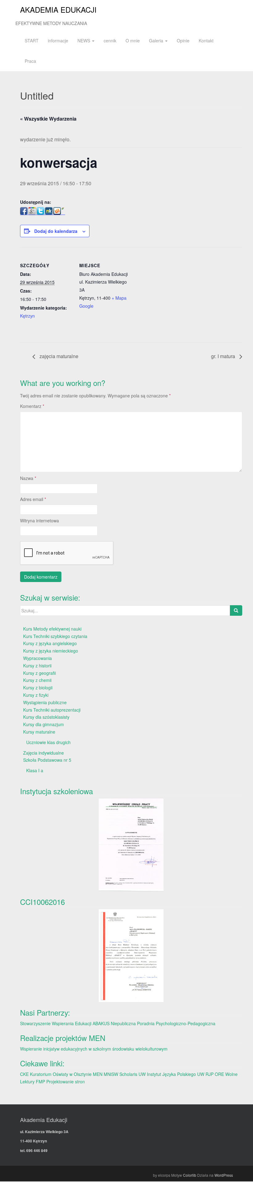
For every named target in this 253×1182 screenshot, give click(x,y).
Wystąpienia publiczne (45, 702)
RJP (209, 1074)
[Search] (236, 610)
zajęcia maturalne (58, 356)
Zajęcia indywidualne (43, 753)
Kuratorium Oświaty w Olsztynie (61, 1074)
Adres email (33, 499)
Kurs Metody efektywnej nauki (52, 629)
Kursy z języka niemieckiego (50, 651)
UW (142, 1074)
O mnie (133, 40)
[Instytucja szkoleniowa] (131, 845)
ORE (219, 1074)
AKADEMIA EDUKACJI (58, 9)
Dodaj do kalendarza (55, 231)
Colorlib (189, 1175)
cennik (110, 40)
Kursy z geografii (39, 673)
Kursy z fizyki (35, 695)
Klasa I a (34, 770)
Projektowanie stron (65, 1081)
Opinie (183, 40)
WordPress (223, 1175)
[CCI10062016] (131, 955)
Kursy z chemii (37, 680)
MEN (97, 1074)
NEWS (84, 40)
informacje (58, 40)
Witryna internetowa (39, 520)
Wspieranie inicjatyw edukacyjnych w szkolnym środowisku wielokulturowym (94, 1049)
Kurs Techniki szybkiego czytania (55, 636)
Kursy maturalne (39, 732)
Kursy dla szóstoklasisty (46, 717)
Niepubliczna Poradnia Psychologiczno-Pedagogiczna (163, 1023)
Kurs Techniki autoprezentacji (52, 710)
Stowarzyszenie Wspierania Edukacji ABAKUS (65, 1023)
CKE (24, 1074)
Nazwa (28, 478)
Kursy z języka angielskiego (50, 643)
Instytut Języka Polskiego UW (176, 1074)
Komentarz (32, 406)
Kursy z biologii (37, 687)
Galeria (156, 40)
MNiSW (111, 1074)
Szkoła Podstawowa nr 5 (47, 760)
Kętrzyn (27, 316)
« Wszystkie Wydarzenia (48, 118)
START (32, 40)
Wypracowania (37, 658)
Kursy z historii (37, 665)
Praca (30, 61)
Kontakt (206, 40)
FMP (40, 1081)
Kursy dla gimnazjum (43, 724)
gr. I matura (223, 356)
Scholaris (128, 1074)
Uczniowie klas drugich (48, 742)
